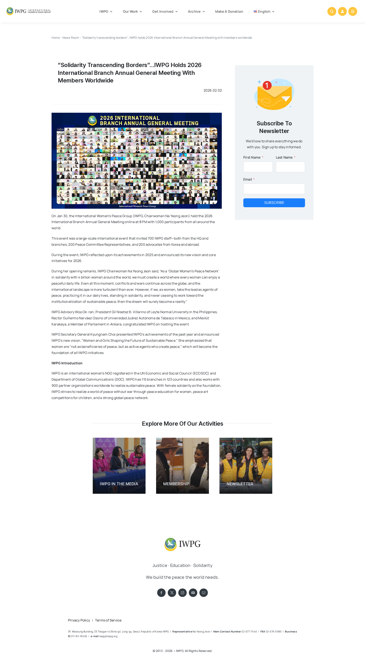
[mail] (203, 592)
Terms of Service (108, 620)
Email (247, 179)
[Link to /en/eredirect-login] (342, 11)
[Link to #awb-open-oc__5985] (352, 11)
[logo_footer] (182, 536)
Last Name (284, 157)
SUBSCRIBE (274, 202)
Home (56, 38)
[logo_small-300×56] (28, 9)
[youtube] (193, 592)
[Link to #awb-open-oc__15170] (331, 11)
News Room (71, 38)
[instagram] (182, 592)
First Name (251, 157)
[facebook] (161, 592)
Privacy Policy (79, 620)
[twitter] (172, 592)
